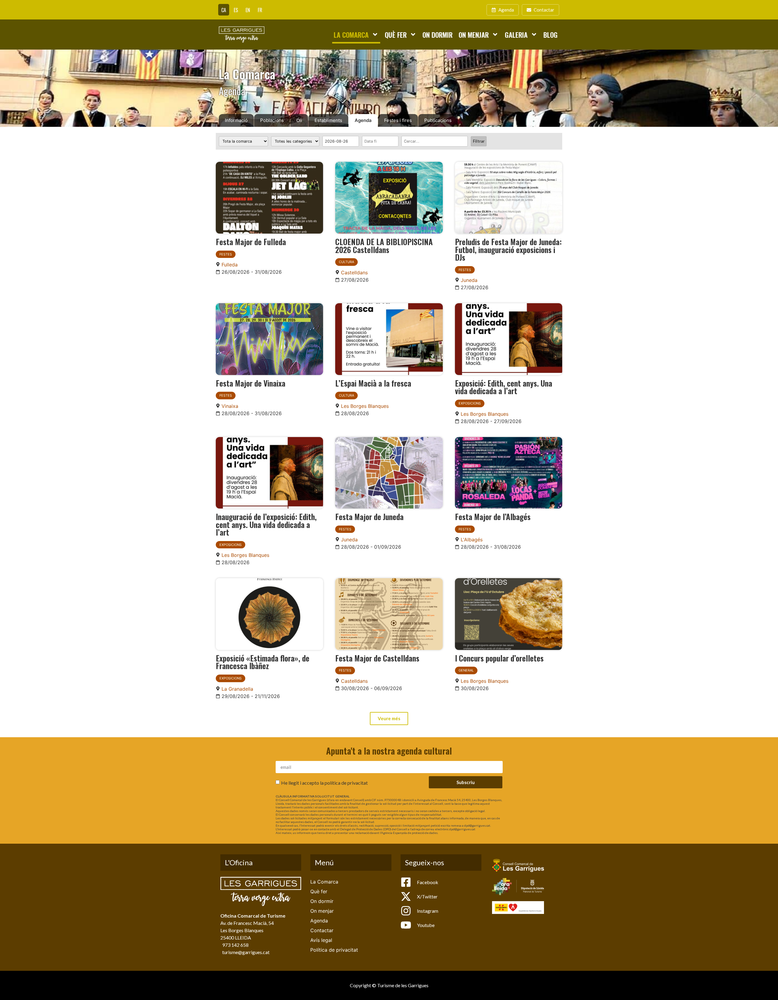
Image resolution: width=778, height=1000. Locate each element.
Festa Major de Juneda (369, 516)
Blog (550, 35)
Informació (236, 120)
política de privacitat (346, 783)
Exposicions (470, 403)
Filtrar (478, 141)
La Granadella (237, 689)
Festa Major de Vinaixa (250, 383)
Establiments (328, 120)
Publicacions (438, 120)
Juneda (469, 280)
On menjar (474, 35)
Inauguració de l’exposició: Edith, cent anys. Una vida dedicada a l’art (266, 524)
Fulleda (230, 265)
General (466, 670)
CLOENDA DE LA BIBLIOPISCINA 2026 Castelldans (384, 245)
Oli (299, 120)
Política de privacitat (334, 950)
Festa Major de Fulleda (251, 241)
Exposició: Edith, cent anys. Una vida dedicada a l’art (503, 387)
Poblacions (272, 120)
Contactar (321, 930)
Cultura (346, 262)
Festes (225, 254)
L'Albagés (472, 539)
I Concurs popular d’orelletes (499, 658)
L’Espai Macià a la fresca (373, 383)
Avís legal (321, 940)
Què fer (396, 35)
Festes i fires (398, 120)
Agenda (363, 120)
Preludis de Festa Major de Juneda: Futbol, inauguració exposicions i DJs (508, 249)
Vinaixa (230, 406)
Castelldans (354, 272)
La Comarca (351, 35)
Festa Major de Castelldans (377, 658)
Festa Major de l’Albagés (493, 516)
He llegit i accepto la (324, 783)
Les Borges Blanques (365, 406)
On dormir (437, 35)
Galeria (516, 35)
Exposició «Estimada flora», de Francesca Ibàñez (262, 662)
